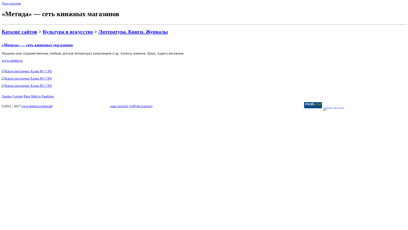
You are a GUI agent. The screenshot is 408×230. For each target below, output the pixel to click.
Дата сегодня (11, 3)
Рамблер (48, 96)
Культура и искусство (68, 31)
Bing (27, 96)
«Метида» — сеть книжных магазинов (37, 45)
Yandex (7, 96)
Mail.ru (36, 96)
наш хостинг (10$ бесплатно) (131, 106)
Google (18, 96)
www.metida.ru (12, 60)
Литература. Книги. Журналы (133, 31)
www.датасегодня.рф (36, 106)
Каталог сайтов (19, 31)
